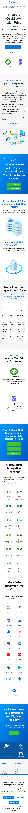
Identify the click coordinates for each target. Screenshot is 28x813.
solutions (6, 479)
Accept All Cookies (8, 797)
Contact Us (14, 733)
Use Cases (17, 6)
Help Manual (14, 453)
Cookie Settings (20, 797)
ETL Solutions (11, 6)
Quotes (16, 771)
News (2, 767)
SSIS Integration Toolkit (13, 47)
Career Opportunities (5, 773)
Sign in (16, 766)
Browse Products (14, 184)
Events (2, 769)
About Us (3, 766)
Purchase (13, 448)
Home (2, 6)
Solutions (6, 6)
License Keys (17, 773)
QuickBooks (22, 6)
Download (14, 444)
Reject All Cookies (14, 802)
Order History (17, 769)
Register (20, 766)
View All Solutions (14, 188)
